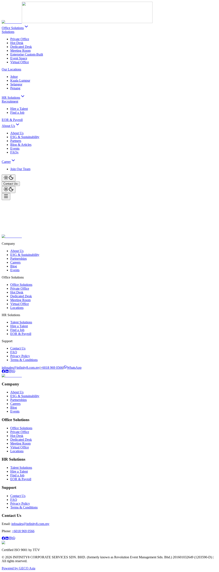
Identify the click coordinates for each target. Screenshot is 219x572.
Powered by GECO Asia (18, 568)
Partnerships (18, 258)
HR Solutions (11, 97)
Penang (15, 88)
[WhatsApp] (13, 372)
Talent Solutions (21, 322)
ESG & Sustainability (24, 255)
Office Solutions (13, 28)
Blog (13, 266)
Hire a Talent (19, 109)
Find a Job (17, 112)
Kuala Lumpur (20, 80)
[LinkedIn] (7, 372)
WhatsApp (74, 367)
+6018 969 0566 (51, 367)
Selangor (16, 84)
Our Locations (11, 69)
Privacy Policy (20, 356)
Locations (17, 308)
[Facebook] (3, 372)
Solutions (8, 32)
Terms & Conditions (24, 360)
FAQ (13, 352)
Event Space (18, 58)
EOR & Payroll (12, 120)
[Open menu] (6, 196)
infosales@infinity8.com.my (21, 367)
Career (6, 162)
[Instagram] (10, 372)
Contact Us (10, 183)
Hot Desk (16, 43)
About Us (8, 126)
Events (14, 270)
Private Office (19, 39)
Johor (14, 76)
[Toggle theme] (8, 177)
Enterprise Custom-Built (26, 54)
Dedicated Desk (21, 47)
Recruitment (10, 101)
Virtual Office (19, 62)
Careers (15, 262)
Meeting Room (20, 50)
